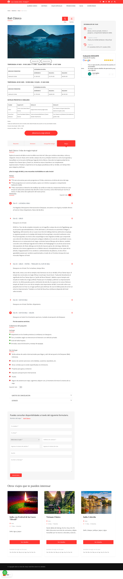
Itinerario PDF (35, 61)
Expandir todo (64, 195)
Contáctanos (91, 6)
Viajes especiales (56, 6)
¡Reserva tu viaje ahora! (41, 133)
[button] (112, 74)
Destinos (44, 6)
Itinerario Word (46, 61)
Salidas (90, 28)
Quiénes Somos (32, 6)
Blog (81, 6)
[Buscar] (114, 2)
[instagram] (106, 1)
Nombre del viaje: (16, 418)
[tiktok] (111, 2)
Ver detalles (24, 542)
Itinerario (32, 143)
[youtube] (103, 1)
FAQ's (66, 144)
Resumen (16, 143)
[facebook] (100, 1)
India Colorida (89, 517)
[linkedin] (109, 1)
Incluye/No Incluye (49, 143)
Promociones (70, 6)
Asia (12, 523)
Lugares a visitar (92, 37)
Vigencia (90, 45)
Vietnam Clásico (53, 517)
